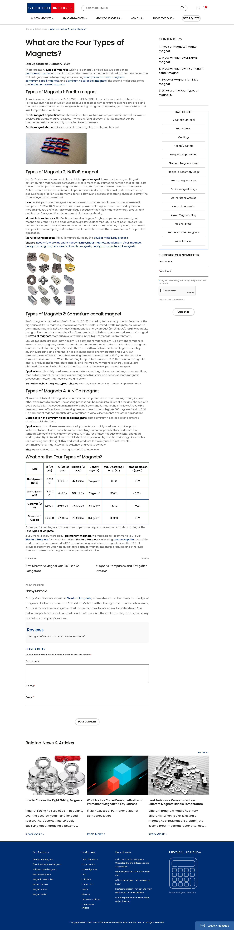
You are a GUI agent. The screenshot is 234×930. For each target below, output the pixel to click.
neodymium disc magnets (75, 246)
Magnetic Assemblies (43, 879)
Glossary (86, 894)
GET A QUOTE (191, 18)
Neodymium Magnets (43, 859)
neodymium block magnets (124, 242)
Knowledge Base (89, 869)
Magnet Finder (40, 894)
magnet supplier (123, 539)
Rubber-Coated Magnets (183, 232)
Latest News (41, 29)
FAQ (84, 874)
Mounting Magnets (42, 874)
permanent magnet (38, 73)
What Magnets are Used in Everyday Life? (132, 873)
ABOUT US (136, 18)
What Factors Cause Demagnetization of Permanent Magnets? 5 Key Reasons (114, 802)
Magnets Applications (183, 154)
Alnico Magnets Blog (183, 215)
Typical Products (90, 859)
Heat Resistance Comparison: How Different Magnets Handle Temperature (175, 802)
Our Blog (183, 137)
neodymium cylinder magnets (87, 242)
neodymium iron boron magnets (104, 77)
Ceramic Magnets (183, 206)
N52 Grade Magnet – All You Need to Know (132, 882)
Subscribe (183, 311)
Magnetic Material (183, 120)
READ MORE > (35, 834)
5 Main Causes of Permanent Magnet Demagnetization (112, 813)
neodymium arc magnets (52, 242)
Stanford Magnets (37, 539)
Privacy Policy (88, 864)
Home (29, 29)
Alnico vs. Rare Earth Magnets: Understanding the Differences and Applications (132, 863)
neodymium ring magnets (42, 246)
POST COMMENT (87, 722)
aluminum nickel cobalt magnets (86, 80)
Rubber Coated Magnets (45, 869)
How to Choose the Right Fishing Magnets (54, 800)
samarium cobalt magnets (42, 80)
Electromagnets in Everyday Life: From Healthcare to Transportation (133, 891)
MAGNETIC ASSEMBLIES (108, 18)
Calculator (87, 879)
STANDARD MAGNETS (74, 18)
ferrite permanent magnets (47, 84)
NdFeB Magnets (183, 146)
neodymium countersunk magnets (114, 246)
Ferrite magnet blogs (184, 189)
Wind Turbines (183, 241)
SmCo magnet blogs (183, 180)
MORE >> (203, 752)
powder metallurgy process (111, 237)
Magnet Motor (183, 223)
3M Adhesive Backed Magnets (47, 864)
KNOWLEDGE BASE (162, 18)
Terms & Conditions (91, 899)
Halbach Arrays (40, 884)
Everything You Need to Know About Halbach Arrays (132, 899)
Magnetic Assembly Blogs (184, 172)
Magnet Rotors (40, 889)
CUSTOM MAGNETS (41, 18)
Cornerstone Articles (183, 198)
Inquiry (85, 889)
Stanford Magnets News (184, 163)
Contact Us (87, 884)
